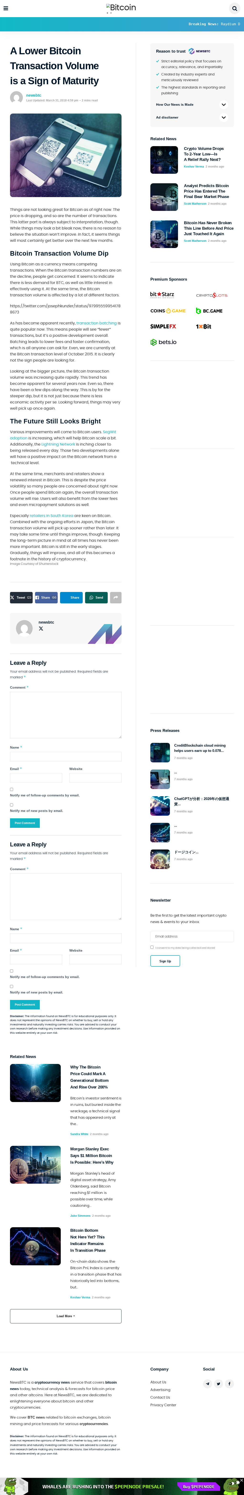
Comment (19, 687)
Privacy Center (163, 1405)
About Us (158, 1382)
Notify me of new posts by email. (36, 811)
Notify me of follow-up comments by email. (45, 795)
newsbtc (33, 95)
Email (16, 768)
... (175, 772)
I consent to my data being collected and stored (185, 948)
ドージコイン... (186, 852)
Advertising (160, 1390)
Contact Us (160, 1397)
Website (75, 769)
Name (16, 747)
